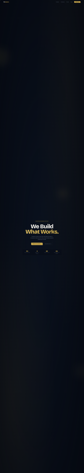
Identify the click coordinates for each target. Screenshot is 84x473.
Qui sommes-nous (47, 243)
